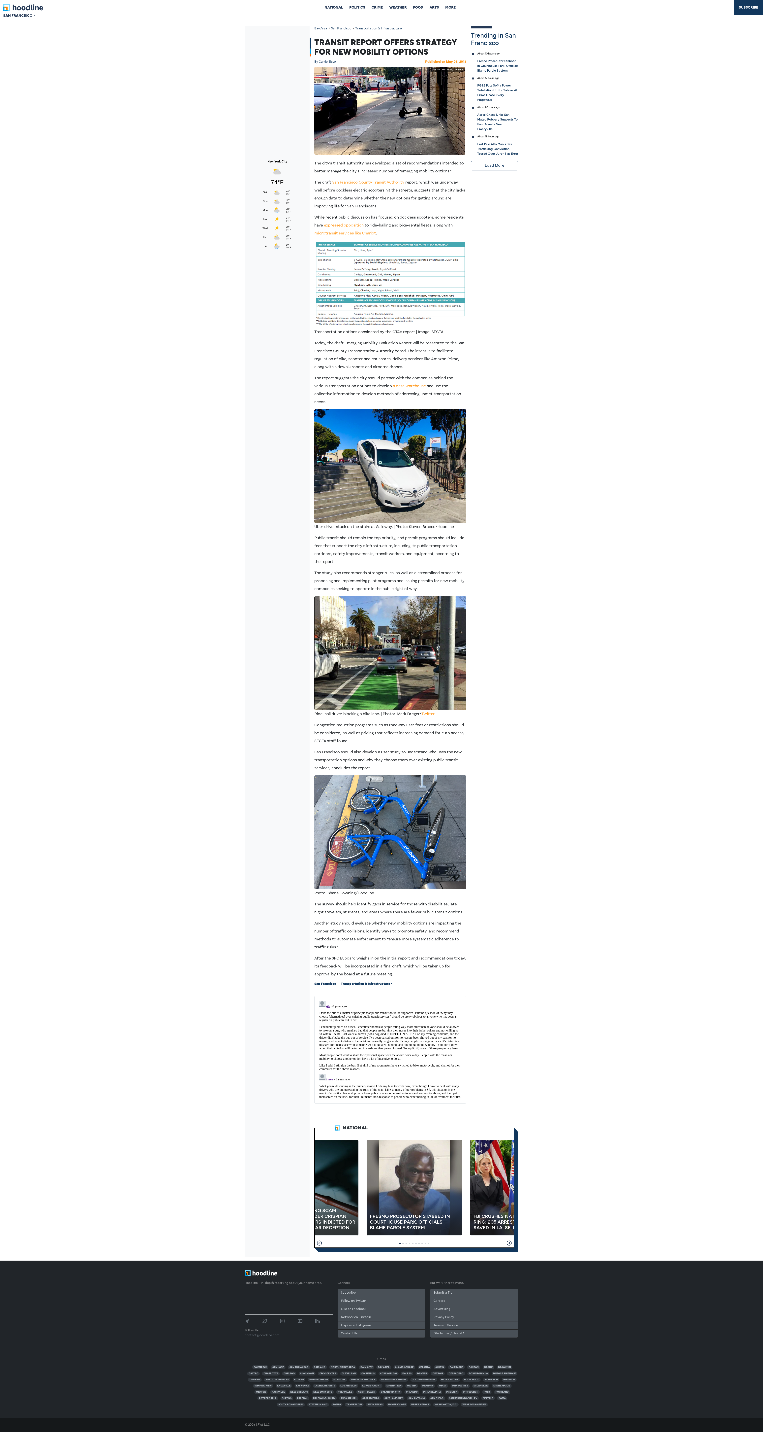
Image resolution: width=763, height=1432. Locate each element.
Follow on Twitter (353, 1301)
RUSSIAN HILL (349, 1398)
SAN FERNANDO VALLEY (463, 1398)
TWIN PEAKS (375, 1404)
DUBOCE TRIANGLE (504, 1373)
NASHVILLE (278, 1392)
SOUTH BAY (260, 1367)
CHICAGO (289, 1373)
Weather (398, 7)
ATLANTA (424, 1367)
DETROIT (438, 1373)
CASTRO (253, 1373)
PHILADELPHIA (432, 1392)
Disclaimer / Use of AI (449, 1333)
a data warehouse (409, 386)
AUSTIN (439, 1367)
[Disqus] (390, 1049)
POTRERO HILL (267, 1398)
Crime (377, 7)
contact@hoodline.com (262, 1335)
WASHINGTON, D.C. (446, 1404)
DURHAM (255, 1380)
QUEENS (286, 1398)
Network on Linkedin (356, 1317)
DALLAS (407, 1373)
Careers (439, 1301)
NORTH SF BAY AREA (343, 1367)
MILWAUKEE (480, 1386)
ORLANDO (412, 1392)
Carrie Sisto (325, 61)
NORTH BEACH (366, 1392)
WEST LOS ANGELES (474, 1404)
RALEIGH (302, 1398)
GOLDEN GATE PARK (424, 1380)
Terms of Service (446, 1325)
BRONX (488, 1367)
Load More (494, 166)
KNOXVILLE (284, 1386)
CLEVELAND (349, 1373)
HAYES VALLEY (449, 1380)
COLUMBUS (368, 1373)
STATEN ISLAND (318, 1404)
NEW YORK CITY (322, 1392)
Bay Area (320, 28)
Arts (434, 7)
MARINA (411, 1386)
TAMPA (337, 1404)
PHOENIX (451, 1392)
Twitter (428, 714)
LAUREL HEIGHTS (325, 1386)
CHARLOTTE (271, 1373)
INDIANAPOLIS (263, 1386)
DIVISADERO (456, 1373)
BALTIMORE (456, 1367)
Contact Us (349, 1333)
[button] (319, 1243)
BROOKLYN (504, 1367)
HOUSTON (509, 1380)
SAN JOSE (278, 1367)
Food (418, 7)
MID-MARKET (460, 1386)
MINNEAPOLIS (501, 1386)
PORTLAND (502, 1392)
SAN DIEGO (436, 1398)
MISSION (261, 1392)
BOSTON (474, 1367)
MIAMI (442, 1386)
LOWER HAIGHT (371, 1386)
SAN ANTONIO (417, 1398)
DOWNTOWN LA (478, 1373)
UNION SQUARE (397, 1404)
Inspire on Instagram (356, 1325)
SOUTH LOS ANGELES (290, 1404)
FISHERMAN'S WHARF (393, 1380)
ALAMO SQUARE (404, 1367)
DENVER (422, 1373)
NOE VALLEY (345, 1392)
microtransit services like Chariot (345, 233)
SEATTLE (488, 1398)
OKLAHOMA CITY (391, 1392)
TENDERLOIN (354, 1404)
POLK (487, 1392)
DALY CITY (366, 1367)
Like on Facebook (353, 1309)
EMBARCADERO (318, 1380)
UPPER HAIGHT (420, 1404)
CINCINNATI (307, 1373)
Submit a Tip (443, 1292)
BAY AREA (383, 1367)
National (333, 7)
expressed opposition (344, 225)
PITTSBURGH (470, 1392)
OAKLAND (319, 1367)
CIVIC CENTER (328, 1373)
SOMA (502, 1398)
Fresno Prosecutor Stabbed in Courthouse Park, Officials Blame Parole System (497, 65)
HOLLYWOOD (471, 1380)
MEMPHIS (428, 1386)
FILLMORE (339, 1380)
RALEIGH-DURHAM (324, 1398)
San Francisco (341, 28)
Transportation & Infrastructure (378, 28)
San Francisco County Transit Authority (368, 183)
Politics (357, 7)
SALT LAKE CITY (393, 1398)
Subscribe (748, 7)
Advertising (442, 1309)
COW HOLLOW (388, 1373)
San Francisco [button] (17, 15)
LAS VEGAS (302, 1386)
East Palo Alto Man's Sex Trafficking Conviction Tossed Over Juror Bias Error (497, 149)
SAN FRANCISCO (299, 1367)
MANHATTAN (394, 1386)
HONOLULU (491, 1380)
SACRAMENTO (370, 1398)
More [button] (450, 7)
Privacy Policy (444, 1317)
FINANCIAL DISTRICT (363, 1380)
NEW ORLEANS (299, 1392)
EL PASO (299, 1380)
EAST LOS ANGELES (277, 1380)
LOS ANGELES (348, 1386)
